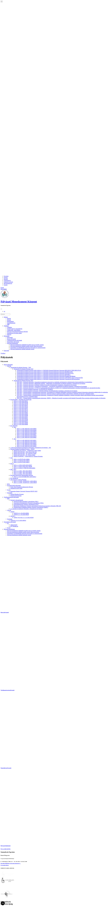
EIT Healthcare (14, 478)
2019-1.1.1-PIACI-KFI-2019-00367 (23, 465)
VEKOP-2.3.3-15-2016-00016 (18, 520)
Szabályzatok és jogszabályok (14, 328)
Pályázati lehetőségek (12, 343)
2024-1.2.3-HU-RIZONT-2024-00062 (26, 437)
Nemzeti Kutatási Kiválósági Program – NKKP (22, 449)
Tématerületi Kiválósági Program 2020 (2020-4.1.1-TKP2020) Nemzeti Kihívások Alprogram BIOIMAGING (45, 372)
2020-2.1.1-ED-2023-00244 (21, 407)
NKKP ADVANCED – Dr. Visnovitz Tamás (25, 453)
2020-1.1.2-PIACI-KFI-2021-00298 (23, 466)
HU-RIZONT (13, 425)
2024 (15, 427)
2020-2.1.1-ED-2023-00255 (21, 408)
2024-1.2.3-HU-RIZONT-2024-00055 (26, 431)
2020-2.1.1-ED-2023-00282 (21, 412)
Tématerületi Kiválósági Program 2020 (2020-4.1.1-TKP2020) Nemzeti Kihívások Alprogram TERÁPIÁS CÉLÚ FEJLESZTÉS (50, 377)
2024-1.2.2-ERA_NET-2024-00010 (23, 474)
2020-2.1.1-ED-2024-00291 (21, 417)
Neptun (6, 277)
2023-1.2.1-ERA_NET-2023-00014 (23, 472)
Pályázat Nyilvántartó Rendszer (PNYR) (17, 331)
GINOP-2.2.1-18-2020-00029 (21, 514)
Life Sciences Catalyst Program (18, 479)
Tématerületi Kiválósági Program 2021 (23, 380)
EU (8, 523)
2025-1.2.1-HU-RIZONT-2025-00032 (26, 446)
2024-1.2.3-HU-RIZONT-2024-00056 (26, 433)
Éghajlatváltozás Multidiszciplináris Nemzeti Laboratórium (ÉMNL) (31, 507)
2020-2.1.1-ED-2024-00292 (21, 418)
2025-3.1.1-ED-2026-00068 (21, 424)
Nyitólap (3, 353)
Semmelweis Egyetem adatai (14, 333)
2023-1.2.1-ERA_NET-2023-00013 (23, 471)
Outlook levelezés (8, 282)
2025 (15, 439)
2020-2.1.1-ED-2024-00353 (21, 421)
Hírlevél (9, 334)
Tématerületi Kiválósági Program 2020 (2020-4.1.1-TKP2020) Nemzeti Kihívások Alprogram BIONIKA (43, 374)
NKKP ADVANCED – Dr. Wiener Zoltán (24, 455)
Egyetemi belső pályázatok (14, 485)
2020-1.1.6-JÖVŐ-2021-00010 (21, 460)
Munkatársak (10, 321)
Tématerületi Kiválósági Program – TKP (20, 367)
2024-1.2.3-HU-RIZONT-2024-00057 (26, 434)
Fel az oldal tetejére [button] (5, 849)
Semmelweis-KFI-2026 (16, 488)
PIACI (12, 463)
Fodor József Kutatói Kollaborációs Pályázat (21, 487)
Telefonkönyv (7, 280)
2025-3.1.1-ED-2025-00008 (21, 423)
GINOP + (12, 516)
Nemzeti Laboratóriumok (16, 500)
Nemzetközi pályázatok (13, 342)
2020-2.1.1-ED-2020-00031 (21, 401)
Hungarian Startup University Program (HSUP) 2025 (23, 491)
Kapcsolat (6, 350)
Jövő (11, 458)
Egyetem (6, 276)
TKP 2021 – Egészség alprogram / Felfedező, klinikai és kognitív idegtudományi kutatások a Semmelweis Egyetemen (47, 385)
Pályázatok (6, 336)
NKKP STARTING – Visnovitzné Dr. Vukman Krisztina (28, 456)
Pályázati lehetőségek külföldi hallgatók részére (22, 349)
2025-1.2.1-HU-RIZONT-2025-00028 (26, 444)
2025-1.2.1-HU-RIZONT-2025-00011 (26, 440)
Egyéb (8, 490)
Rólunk (6, 317)
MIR (8, 324)
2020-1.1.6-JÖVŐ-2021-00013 (21, 462)
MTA (8, 484)
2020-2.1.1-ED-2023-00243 (21, 405)
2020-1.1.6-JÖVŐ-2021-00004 (21, 459)
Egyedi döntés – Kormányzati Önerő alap (20, 399)
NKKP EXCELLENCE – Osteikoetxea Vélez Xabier (27, 450)
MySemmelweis (8, 283)
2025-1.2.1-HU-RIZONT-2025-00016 (26, 441)
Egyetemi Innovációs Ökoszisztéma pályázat (21, 475)
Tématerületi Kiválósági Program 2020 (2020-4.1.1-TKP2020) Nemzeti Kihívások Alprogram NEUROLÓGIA (45, 373)
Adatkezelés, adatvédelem (13, 330)
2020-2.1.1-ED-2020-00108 (21, 402)
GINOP (9, 510)
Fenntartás (9, 492)
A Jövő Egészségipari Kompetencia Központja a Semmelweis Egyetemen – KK (30, 447)
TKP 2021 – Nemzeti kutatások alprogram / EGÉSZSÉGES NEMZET (35, 389)
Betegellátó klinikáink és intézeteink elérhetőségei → (11, 863)
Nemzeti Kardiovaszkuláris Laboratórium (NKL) (26, 501)
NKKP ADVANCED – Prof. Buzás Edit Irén (25, 452)
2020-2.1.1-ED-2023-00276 (21, 411)
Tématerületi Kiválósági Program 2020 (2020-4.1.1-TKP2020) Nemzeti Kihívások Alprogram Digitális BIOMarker (46, 376)
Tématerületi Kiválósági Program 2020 (23, 369)
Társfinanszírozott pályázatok (14, 340)
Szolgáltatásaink (11, 323)
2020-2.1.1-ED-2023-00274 (21, 409)
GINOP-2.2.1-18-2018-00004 (21, 513)
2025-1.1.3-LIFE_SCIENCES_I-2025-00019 (25, 482)
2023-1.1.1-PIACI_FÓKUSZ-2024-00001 (24, 468)
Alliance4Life (13, 525)
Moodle (6, 279)
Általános (6, 325)
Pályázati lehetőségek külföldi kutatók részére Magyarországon (26, 346)
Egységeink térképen (5, 865)
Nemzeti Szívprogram (15, 495)
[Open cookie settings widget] (3, 903)
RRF (8, 498)
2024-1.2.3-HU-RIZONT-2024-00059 (26, 436)
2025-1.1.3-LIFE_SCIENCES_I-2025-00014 (25, 481)
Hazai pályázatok (11, 339)
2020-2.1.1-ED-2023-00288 (21, 415)
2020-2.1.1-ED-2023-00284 (21, 414)
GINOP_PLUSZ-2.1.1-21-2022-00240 (23, 517)
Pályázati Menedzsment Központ (19, 301)
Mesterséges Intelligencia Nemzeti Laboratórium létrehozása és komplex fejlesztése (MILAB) (37, 506)
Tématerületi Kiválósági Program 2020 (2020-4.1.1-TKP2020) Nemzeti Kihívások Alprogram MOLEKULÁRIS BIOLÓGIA (49, 370)
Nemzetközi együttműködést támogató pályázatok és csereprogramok (27, 347)
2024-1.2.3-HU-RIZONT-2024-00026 (26, 430)
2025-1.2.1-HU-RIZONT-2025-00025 (26, 443)
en (4, 311)
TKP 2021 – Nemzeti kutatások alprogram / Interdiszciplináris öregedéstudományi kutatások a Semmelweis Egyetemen (47, 390)
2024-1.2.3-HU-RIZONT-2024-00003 (26, 428)
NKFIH (9, 366)
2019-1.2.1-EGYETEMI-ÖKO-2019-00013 (25, 476)
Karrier (5, 285)
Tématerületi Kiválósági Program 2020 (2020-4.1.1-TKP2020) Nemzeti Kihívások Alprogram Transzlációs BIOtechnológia (48, 379)
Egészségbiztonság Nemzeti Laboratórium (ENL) (26, 504)
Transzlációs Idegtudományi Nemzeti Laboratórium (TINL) (29, 503)
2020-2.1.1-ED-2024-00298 (21, 420)
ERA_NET (13, 469)
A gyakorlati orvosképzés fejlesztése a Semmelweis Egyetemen (26, 508)
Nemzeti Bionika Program (17, 494)
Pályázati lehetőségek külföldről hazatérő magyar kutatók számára (27, 344)
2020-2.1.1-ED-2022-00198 (21, 404)
